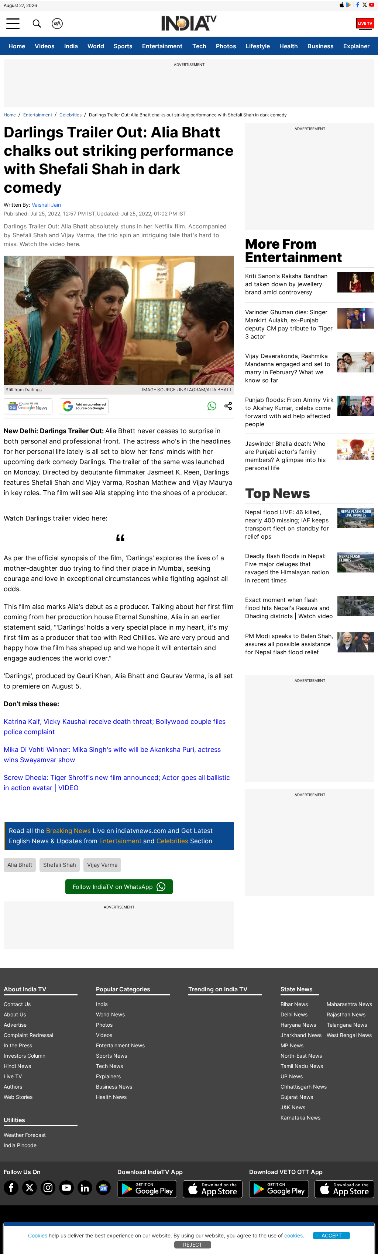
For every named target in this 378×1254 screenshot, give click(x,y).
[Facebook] (11, 1187)
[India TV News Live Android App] (147, 1189)
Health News (111, 1097)
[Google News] (28, 406)
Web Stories (18, 1097)
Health (288, 46)
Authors (13, 1086)
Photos (226, 46)
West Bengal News (349, 1035)
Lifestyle (258, 46)
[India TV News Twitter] (364, 4)
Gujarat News (297, 1097)
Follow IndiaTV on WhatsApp (113, 886)
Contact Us (17, 1004)
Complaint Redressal (28, 1035)
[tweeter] (29, 1187)
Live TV (13, 1076)
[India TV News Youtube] (371, 4)
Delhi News (294, 1014)
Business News (114, 1086)
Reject (192, 1244)
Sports (123, 46)
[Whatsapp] (211, 406)
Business (320, 46)
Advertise (15, 1025)
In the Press (18, 1045)
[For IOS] (344, 1189)
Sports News (111, 1055)
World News (110, 1014)
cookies (293, 1235)
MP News (292, 1045)
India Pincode (20, 1145)
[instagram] (48, 1187)
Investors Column (24, 1055)
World (95, 46)
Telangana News (347, 1025)
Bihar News (294, 1004)
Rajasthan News (346, 1014)
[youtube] (66, 1187)
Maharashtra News (349, 1004)
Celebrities (70, 115)
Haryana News (298, 1025)
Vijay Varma (102, 864)
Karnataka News (300, 1117)
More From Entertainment (293, 250)
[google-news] (103, 1187)
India (71, 46)
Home (16, 46)
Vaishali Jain (46, 205)
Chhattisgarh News (304, 1086)
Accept (332, 1235)
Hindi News (17, 1066)
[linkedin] (85, 1187)
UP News (292, 1076)
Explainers (108, 1076)
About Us (15, 1014)
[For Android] (279, 1189)
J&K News (293, 1107)
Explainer (356, 46)
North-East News (301, 1055)
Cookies (37, 1235)
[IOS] (341, 4)
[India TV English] (189, 24)
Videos (45, 46)
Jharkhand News (301, 1035)
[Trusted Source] (84, 406)
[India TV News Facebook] (357, 4)
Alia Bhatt (19, 864)
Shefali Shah (59, 864)
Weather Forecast (25, 1135)
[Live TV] (365, 23)
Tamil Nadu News (302, 1066)
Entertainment (162, 46)
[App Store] (213, 1189)
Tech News (109, 1066)
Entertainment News (120, 1045)
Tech (199, 46)
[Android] (348, 4)
